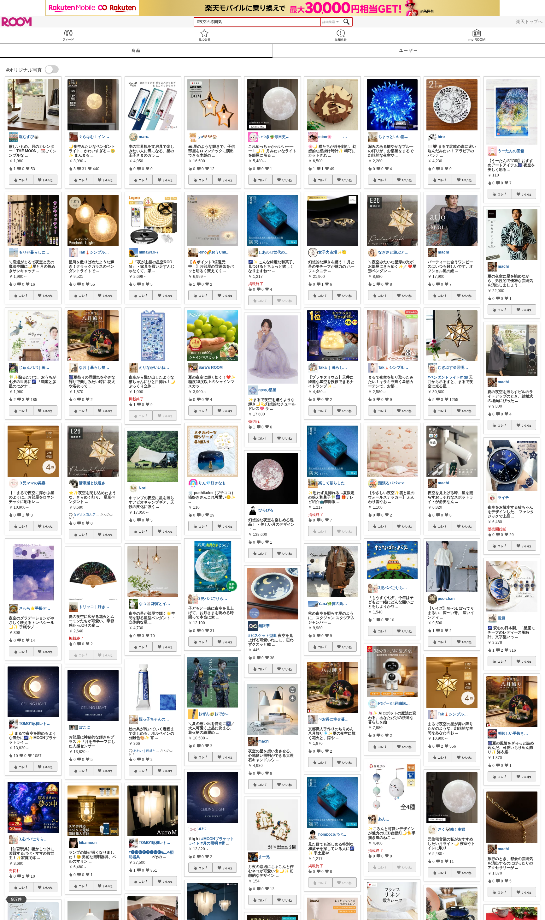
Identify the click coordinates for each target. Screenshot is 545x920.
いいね (47, 180)
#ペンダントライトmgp (448, 377)
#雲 (222, 843)
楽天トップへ (529, 21)
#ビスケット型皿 (262, 635)
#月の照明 (209, 843)
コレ (22, 180)
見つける (204, 35)
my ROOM (477, 35)
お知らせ (340, 35)
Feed (68, 35)
